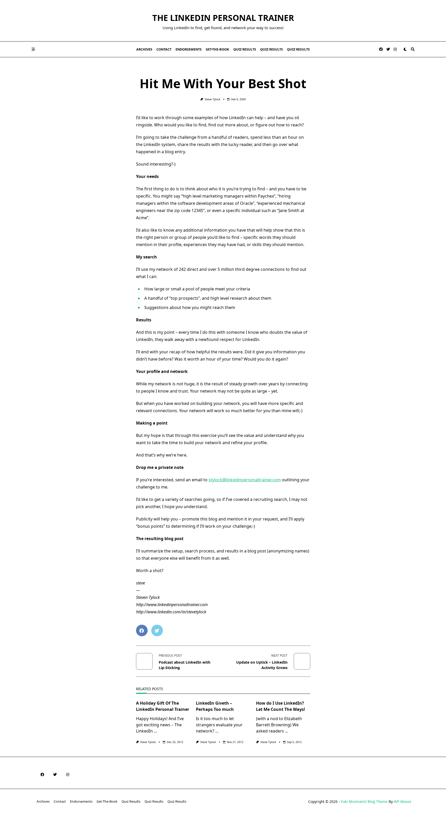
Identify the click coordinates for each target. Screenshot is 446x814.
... (155, 731)
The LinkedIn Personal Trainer (223, 17)
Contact (163, 49)
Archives (144, 49)
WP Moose (402, 801)
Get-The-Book (217, 49)
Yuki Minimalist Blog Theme (364, 801)
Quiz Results (244, 49)
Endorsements (189, 49)
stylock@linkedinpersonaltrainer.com (245, 480)
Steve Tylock (212, 99)
